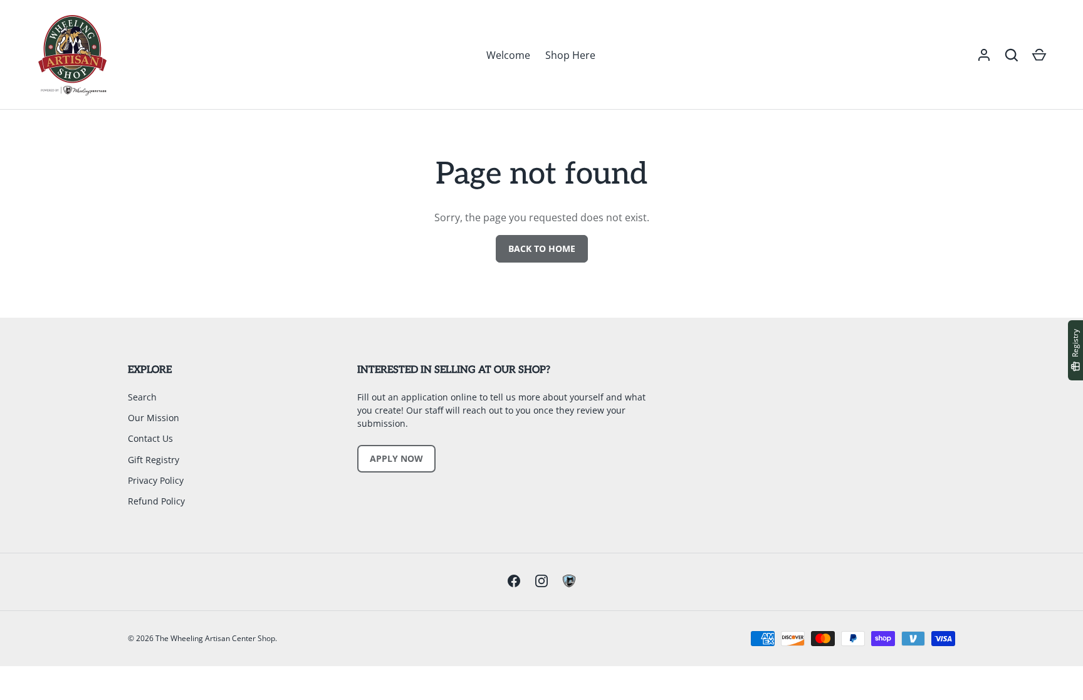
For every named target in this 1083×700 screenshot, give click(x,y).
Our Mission (153, 418)
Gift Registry (153, 460)
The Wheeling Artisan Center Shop (215, 638)
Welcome (508, 55)
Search (142, 397)
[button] (1011, 55)
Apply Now (396, 458)
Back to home (541, 248)
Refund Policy (156, 501)
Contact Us (150, 438)
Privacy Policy (156, 480)
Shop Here (570, 55)
